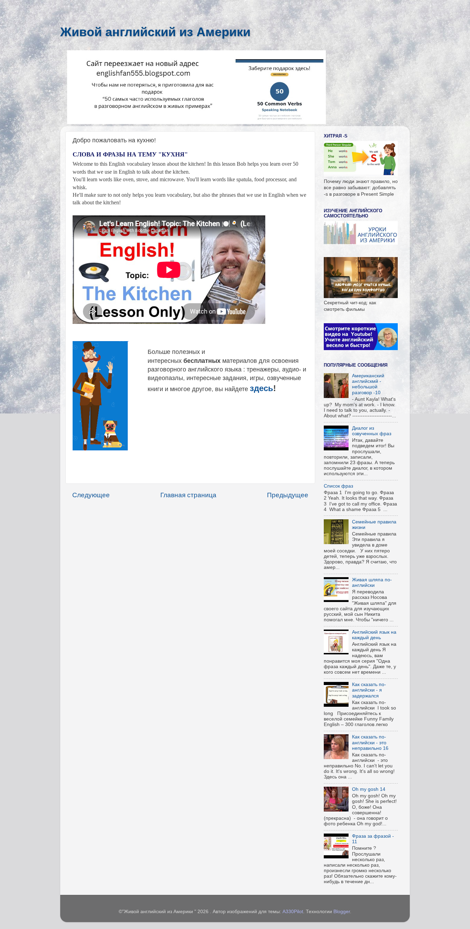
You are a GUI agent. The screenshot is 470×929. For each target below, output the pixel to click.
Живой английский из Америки (155, 32)
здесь (261, 388)
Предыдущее (287, 495)
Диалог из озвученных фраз (371, 431)
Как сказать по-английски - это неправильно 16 (370, 742)
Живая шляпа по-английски (372, 582)
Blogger (341, 911)
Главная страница (188, 495)
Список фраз (338, 486)
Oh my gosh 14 (368, 789)
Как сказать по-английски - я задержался (369, 690)
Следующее (91, 495)
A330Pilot (292, 911)
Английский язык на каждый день (374, 635)
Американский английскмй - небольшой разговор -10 (368, 384)
